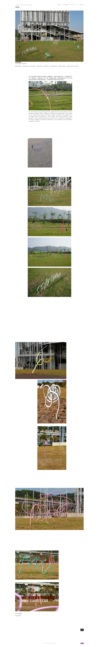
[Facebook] (81, 643)
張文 (17, 7)
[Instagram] (83, 643)
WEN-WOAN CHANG (23, 5)
